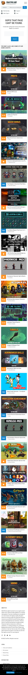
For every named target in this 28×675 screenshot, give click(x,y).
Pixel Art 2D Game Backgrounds (14, 254)
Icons (9, 93)
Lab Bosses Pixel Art (12, 114)
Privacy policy (18, 672)
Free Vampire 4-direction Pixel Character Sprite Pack (16, 184)
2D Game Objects (11, 346)
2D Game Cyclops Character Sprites (16, 576)
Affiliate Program (6, 663)
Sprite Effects (11, 485)
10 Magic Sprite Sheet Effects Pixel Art (16, 483)
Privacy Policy (6, 655)
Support (18, 10)
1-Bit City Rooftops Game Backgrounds (16, 253)
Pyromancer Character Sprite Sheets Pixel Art (16, 276)
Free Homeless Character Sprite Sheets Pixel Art (16, 437)
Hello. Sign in (6, 13)
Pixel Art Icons (11, 231)
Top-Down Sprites (12, 185)
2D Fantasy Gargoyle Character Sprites (16, 506)
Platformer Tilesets (12, 70)
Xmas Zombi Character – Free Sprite (16, 391)
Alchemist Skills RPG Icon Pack (14, 552)
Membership (6, 10)
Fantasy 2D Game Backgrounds (14, 208)
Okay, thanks (10, 672)
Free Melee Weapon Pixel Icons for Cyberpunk (16, 230)
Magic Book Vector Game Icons (15, 137)
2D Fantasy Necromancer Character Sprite (16, 299)
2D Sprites (10, 116)
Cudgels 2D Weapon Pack (13, 345)
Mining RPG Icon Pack (12, 599)
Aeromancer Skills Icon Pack (14, 368)
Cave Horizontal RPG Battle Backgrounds (16, 207)
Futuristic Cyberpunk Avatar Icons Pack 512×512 (16, 160)
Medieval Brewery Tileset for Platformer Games (16, 68)
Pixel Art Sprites (11, 439)
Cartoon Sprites (11, 392)
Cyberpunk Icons (11, 162)
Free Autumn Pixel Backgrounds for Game (16, 529)
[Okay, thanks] (26, 669)
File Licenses (5, 650)
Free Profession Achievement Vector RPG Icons (16, 414)
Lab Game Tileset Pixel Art (13, 322)
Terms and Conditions (7, 647)
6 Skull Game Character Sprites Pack (16, 460)
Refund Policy (6, 652)
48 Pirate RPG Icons (12, 91)
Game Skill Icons (11, 369)
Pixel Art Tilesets (11, 323)
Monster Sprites (11, 300)
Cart (17, 13)
